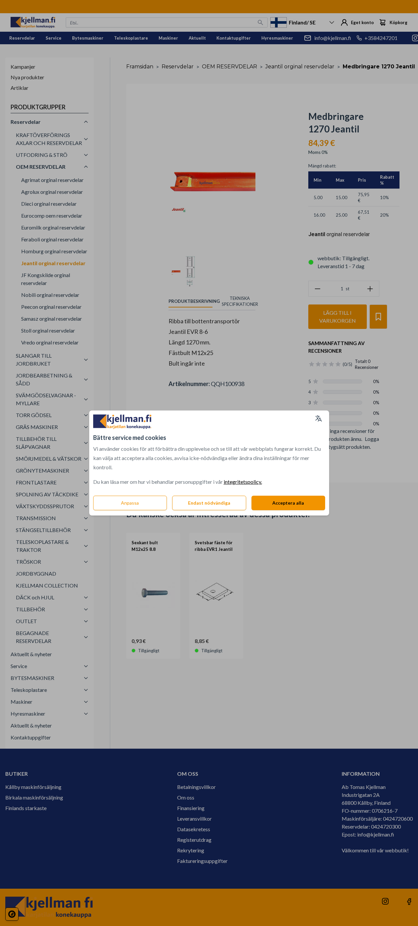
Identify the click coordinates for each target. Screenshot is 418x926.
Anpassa (130, 503)
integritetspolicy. (243, 482)
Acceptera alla (288, 503)
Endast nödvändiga (209, 503)
